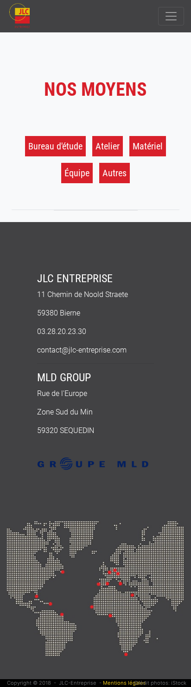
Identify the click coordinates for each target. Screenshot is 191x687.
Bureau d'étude (55, 146)
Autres (114, 173)
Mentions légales (124, 683)
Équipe (76, 173)
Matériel (148, 146)
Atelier (108, 146)
